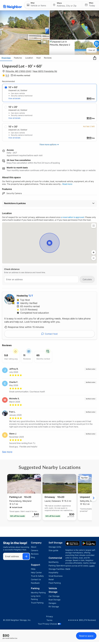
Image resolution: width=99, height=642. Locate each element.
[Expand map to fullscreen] (93, 225)
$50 (89, 118)
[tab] (6, 58)
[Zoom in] (93, 252)
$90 (89, 98)
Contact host (51, 334)
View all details (14, 98)
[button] (37, 5)
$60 (89, 138)
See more (7, 452)
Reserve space (86, 636)
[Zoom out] (93, 258)
